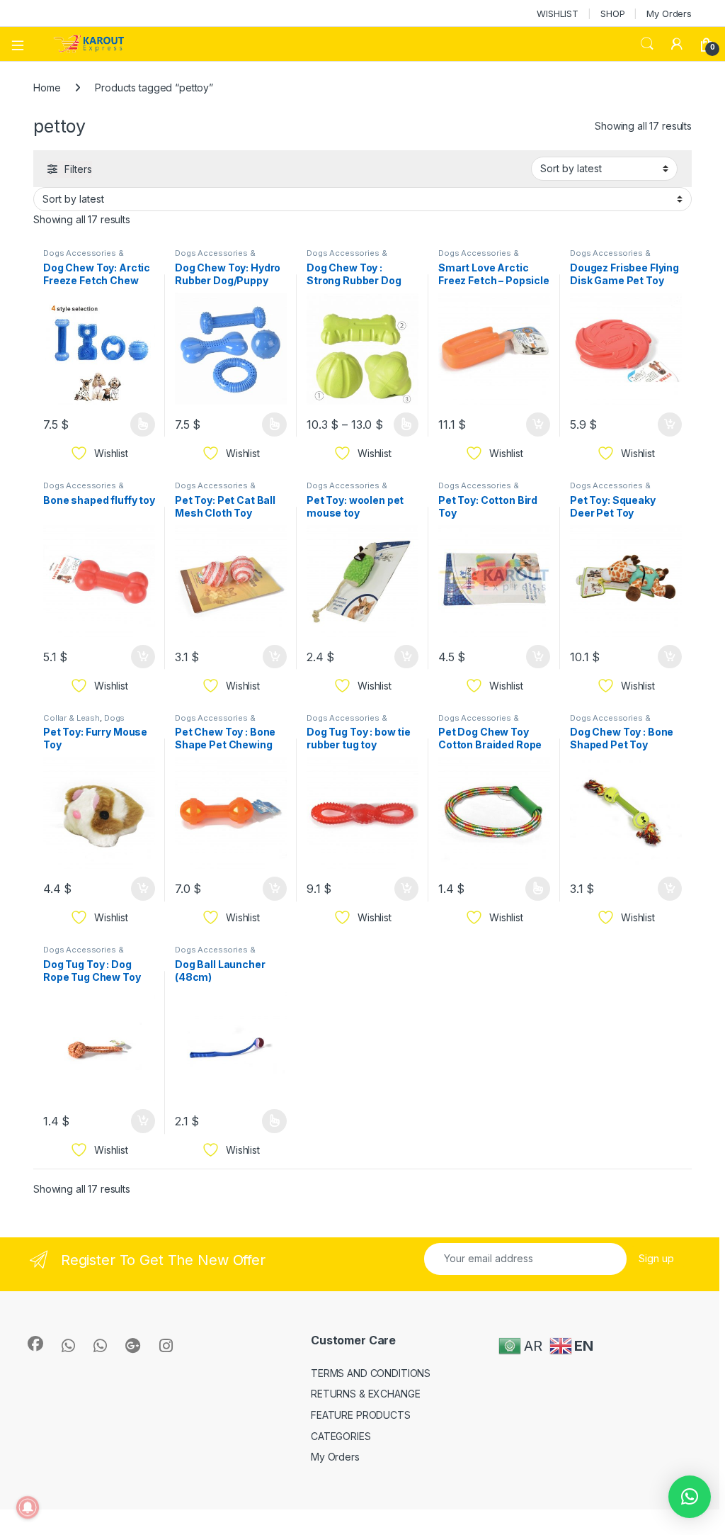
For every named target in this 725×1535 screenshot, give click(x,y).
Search (647, 44)
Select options (138, 424)
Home (46, 87)
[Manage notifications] (27, 1507)
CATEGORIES (341, 1436)
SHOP (612, 13)
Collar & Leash (71, 718)
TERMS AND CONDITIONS (370, 1373)
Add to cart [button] (538, 424)
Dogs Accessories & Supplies (83, 257)
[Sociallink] (35, 1343)
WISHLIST (557, 13)
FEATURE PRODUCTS (361, 1415)
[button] (689, 1496)
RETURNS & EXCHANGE (365, 1394)
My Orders (669, 13)
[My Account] (677, 43)
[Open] (23, 44)
